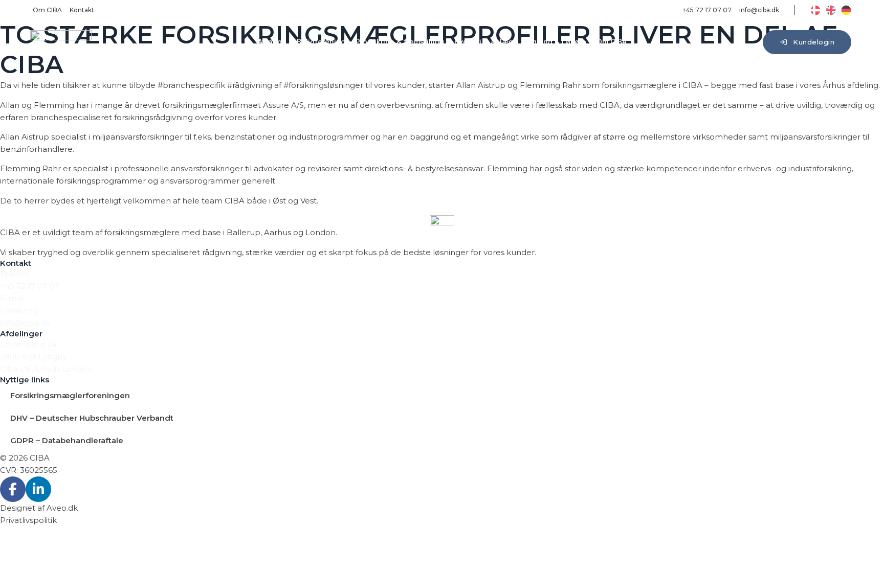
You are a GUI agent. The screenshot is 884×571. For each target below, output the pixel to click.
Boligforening (321, 42)
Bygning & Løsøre (554, 42)
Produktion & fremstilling (400, 42)
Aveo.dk (62, 508)
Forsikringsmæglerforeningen (70, 395)
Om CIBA (611, 42)
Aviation (272, 42)
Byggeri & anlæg (483, 42)
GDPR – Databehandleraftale (66, 440)
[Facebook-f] (13, 489)
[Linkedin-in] (38, 489)
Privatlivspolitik (28, 520)
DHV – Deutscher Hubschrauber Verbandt (91, 418)
